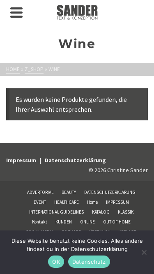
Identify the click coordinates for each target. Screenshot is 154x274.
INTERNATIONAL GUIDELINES (56, 212)
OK (56, 261)
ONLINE (87, 222)
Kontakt (39, 222)
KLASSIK (125, 212)
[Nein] (144, 252)
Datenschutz (89, 261)
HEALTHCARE (66, 202)
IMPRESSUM (117, 202)
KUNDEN (63, 222)
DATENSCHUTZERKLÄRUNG (110, 192)
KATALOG (101, 212)
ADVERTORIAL (40, 192)
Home (92, 202)
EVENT (40, 202)
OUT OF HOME (117, 222)
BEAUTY (69, 192)
